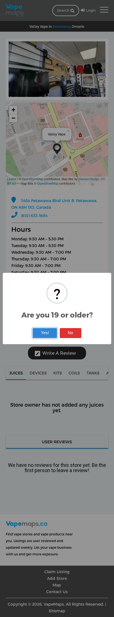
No (70, 333)
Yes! (45, 333)
